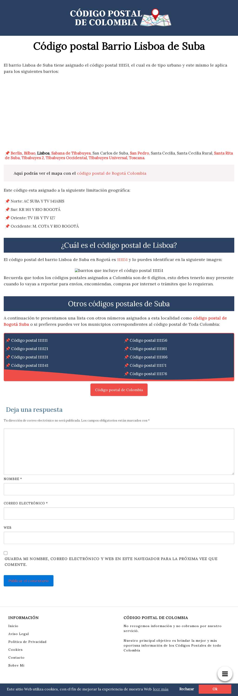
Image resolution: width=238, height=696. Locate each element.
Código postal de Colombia (119, 389)
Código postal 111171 (148, 365)
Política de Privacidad (27, 642)
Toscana (136, 157)
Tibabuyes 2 (33, 157)
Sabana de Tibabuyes (71, 153)
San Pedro (139, 153)
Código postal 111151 (29, 373)
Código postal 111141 (29, 365)
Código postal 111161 (148, 348)
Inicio (13, 626)
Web (8, 528)
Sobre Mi (16, 665)
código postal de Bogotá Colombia (111, 173)
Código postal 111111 (29, 340)
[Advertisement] (119, 112)
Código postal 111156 (148, 340)
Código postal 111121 (29, 348)
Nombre (13, 479)
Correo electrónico (26, 503)
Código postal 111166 (149, 357)
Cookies (15, 650)
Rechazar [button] (186, 689)
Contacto (16, 657)
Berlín (16, 153)
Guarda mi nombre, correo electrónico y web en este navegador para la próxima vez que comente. (111, 561)
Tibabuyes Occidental (66, 157)
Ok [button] (215, 689)
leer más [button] (161, 689)
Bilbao (29, 153)
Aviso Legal (18, 634)
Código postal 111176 (148, 373)
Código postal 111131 (29, 357)
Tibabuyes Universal (108, 157)
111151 (122, 259)
